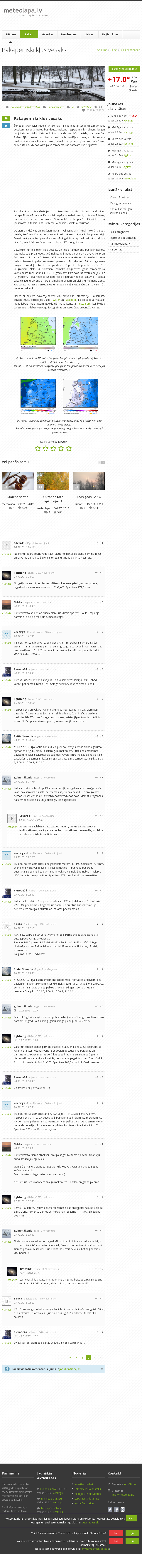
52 (73, 107)
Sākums (11, 34)
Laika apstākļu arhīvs (86, 1498)
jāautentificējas (70, 1369)
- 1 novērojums (48, 736)
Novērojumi (69, 34)
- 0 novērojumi (47, 777)
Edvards (19, 543)
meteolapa (86, 107)
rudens (20, 107)
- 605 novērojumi (53, 632)
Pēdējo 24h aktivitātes (87, 1493)
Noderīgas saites (84, 1503)
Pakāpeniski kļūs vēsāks (38, 118)
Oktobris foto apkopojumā (53, 499)
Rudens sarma (17, 497)
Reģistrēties (110, 34)
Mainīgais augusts (122, 127)
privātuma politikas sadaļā (95, 1548)
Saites (89, 34)
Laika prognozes (130, 50)
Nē (116, 1533)
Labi (131, 1518)
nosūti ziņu (130, 1484)
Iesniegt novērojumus (124, 68)
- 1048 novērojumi (46, 669)
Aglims (127, 155)
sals (27, 107)
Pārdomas (116, 249)
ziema (14, 107)
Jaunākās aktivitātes (117, 106)
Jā (132, 1533)
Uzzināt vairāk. (90, 1522)
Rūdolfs (79, 504)
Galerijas (48, 34)
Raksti (29, 34)
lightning (20, 572)
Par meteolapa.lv (120, 243)
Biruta (18, 924)
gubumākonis (23, 777)
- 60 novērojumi (40, 543)
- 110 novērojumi (47, 924)
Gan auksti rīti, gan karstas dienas (121, 211)
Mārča (18, 602)
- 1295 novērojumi (42, 602)
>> (101, 1357)
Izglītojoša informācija (123, 237)
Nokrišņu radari (83, 1484)
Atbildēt (6, 554)
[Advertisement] (94, 15)
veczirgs (19, 632)
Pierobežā (20, 669)
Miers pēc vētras (121, 139)
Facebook (71, 299)
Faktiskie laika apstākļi (87, 1489)
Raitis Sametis (23, 736)
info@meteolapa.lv (123, 1494)
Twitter (56, 299)
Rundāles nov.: (123, 115)
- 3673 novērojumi (45, 572)
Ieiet (11, 42)
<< (69, 1357)
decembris (34, 107)
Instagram (84, 303)
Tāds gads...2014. (88, 497)
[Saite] (18, 481)
